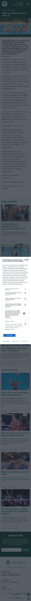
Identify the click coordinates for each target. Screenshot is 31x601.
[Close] (27, 260)
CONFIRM (9, 335)
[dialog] (15, 300)
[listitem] (15, 289)
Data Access (15, 341)
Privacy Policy (24, 341)
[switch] (24, 293)
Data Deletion (6, 341)
